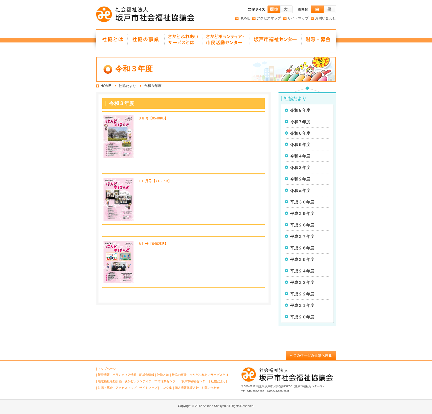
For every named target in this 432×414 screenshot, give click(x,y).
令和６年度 (300, 133)
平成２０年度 (302, 317)
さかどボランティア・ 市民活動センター (226, 41)
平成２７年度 (302, 236)
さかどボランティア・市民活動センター (151, 381)
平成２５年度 (302, 259)
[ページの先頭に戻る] (311, 355)
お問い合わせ (325, 18)
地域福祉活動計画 (110, 381)
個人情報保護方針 (187, 388)
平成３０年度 (302, 202)
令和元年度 (300, 190)
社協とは (112, 41)
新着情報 (104, 375)
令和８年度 (300, 110)
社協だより (127, 86)
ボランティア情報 (124, 375)
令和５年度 (300, 144)
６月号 (153, 244)
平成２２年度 (302, 294)
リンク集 (166, 388)
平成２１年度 (302, 305)
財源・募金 (319, 41)
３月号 (153, 118)
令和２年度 (300, 179)
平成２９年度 (302, 213)
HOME (245, 18)
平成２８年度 (302, 225)
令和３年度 (300, 167)
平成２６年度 (302, 248)
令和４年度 (300, 156)
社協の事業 (146, 41)
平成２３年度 (302, 282)
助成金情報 (146, 375)
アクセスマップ (268, 18)
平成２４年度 (302, 271)
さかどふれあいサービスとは (183, 41)
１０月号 (155, 181)
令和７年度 (300, 122)
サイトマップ (298, 18)
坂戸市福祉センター (276, 41)
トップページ (107, 369)
